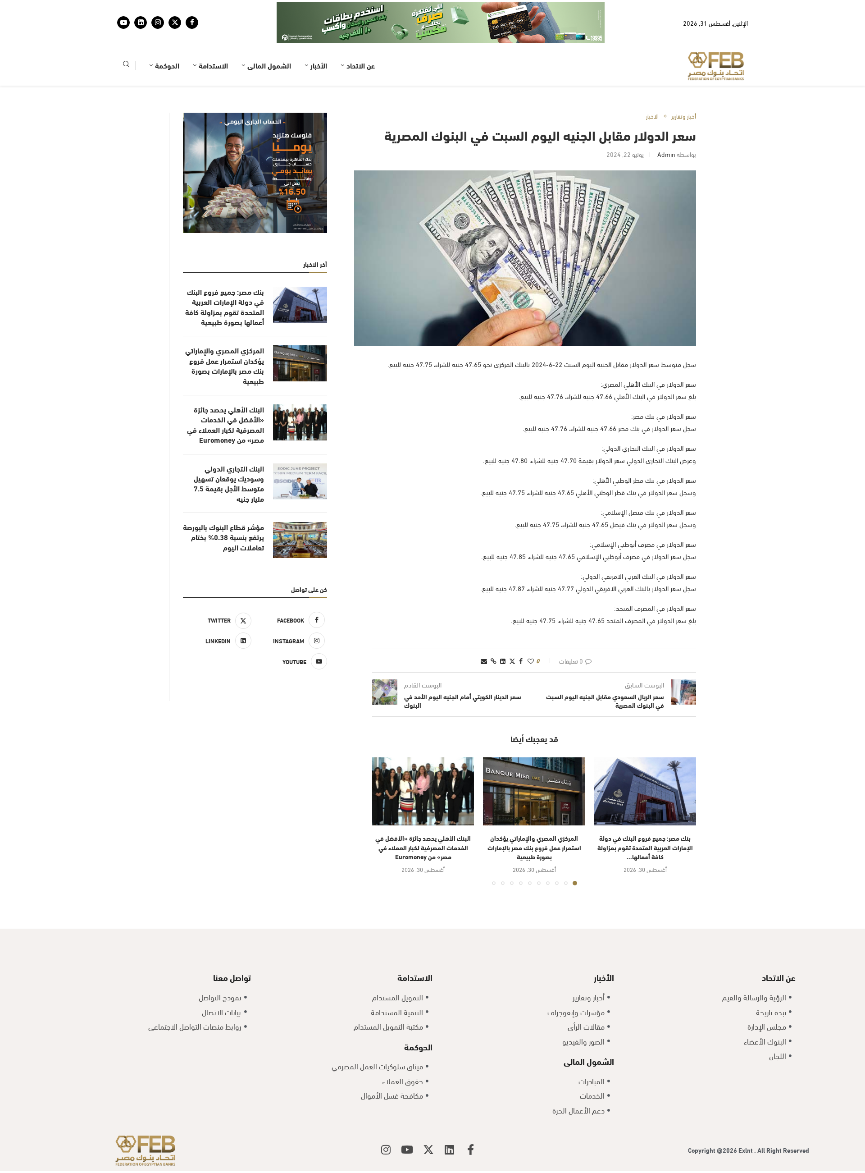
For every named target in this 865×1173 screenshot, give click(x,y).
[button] (384, 821)
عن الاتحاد (360, 65)
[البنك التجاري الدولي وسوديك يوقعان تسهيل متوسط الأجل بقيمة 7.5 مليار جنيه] (300, 481)
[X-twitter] (428, 1149)
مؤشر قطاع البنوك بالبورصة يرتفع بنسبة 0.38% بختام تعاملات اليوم (223, 537)
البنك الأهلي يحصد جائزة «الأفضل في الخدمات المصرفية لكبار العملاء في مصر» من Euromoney (423, 847)
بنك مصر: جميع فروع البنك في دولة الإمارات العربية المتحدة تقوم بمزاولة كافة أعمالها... (645, 847)
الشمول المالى (269, 65)
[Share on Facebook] (521, 660)
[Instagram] (157, 22)
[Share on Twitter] (512, 660)
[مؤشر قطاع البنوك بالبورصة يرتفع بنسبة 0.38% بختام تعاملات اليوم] (300, 540)
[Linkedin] (140, 22)
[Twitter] (174, 22)
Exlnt (746, 1150)
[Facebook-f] (471, 1149)
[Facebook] (192, 22)
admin (666, 154)
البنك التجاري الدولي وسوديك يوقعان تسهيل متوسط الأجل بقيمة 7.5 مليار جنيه (229, 483)
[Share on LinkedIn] (502, 660)
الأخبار (318, 65)
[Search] (126, 65)
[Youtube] (123, 22)
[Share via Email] (484, 660)
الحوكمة (167, 65)
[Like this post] (531, 660)
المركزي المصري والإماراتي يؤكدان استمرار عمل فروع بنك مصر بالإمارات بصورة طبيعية (534, 847)
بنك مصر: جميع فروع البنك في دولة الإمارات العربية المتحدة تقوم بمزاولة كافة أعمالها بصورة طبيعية (224, 307)
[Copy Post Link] (493, 660)
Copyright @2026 (713, 1150)
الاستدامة (213, 65)
